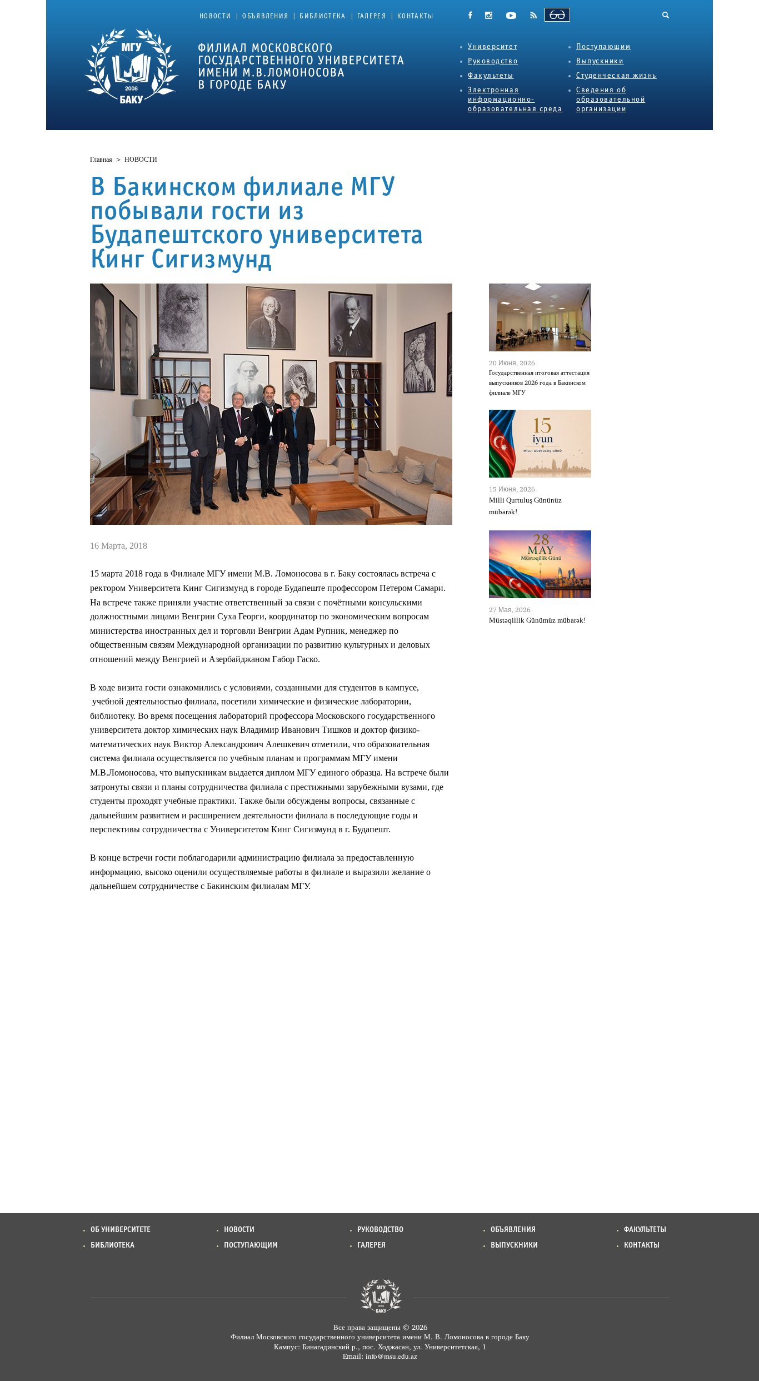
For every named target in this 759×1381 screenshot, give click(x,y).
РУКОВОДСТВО (380, 1230)
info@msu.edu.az (391, 1356)
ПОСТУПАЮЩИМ (251, 1245)
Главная (101, 159)
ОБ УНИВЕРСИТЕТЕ (121, 1230)
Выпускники (600, 61)
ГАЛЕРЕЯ (371, 16)
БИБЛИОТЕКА (322, 16)
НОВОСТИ (215, 16)
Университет (492, 47)
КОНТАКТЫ (415, 16)
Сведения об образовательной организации (610, 100)
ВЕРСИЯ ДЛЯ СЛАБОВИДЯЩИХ (557, 15)
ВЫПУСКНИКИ (514, 1245)
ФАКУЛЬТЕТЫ (645, 1230)
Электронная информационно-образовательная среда (515, 100)
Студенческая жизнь (616, 76)
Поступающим (603, 47)
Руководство (493, 61)
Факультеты (491, 76)
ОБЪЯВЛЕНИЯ (265, 16)
